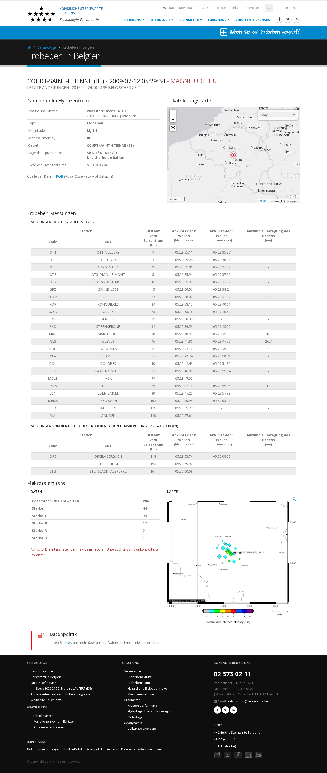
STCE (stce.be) (226, 746)
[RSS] (296, 19)
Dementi (112, 749)
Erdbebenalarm (139, 683)
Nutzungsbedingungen (43, 749)
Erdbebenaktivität (140, 677)
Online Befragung (43, 683)
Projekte (220, 8)
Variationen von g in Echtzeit (54, 721)
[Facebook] (279, 19)
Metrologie (135, 717)
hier (68, 642)
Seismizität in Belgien (46, 677)
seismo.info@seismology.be (248, 701)
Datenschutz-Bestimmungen (141, 749)
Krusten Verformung (142, 706)
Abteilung (132, 20)
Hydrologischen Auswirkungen (149, 711)
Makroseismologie (141, 694)
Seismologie (160, 20)
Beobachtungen (42, 716)
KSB (171, 8)
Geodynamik (133, 723)
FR (286, 8)
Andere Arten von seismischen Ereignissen (62, 694)
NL (294, 8)
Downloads (187, 8)
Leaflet (262, 201)
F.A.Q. (205, 8)
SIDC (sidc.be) (225, 739)
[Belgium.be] (258, 754)
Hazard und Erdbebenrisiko (147, 688)
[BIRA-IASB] (227, 754)
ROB (59, 176)
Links (234, 8)
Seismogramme (42, 671)
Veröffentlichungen (253, 20)
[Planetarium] (217, 754)
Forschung (217, 20)
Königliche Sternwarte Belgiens (238, 732)
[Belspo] (248, 754)
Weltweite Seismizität (46, 700)
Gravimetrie (189, 20)
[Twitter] (287, 19)
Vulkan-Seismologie (142, 729)
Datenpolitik (94, 749)
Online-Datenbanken (49, 727)
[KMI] (238, 754)
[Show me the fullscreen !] (173, 128)
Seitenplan (251, 8)
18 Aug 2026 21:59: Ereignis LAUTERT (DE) (63, 688)
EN (277, 8)
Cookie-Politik (73, 749)
